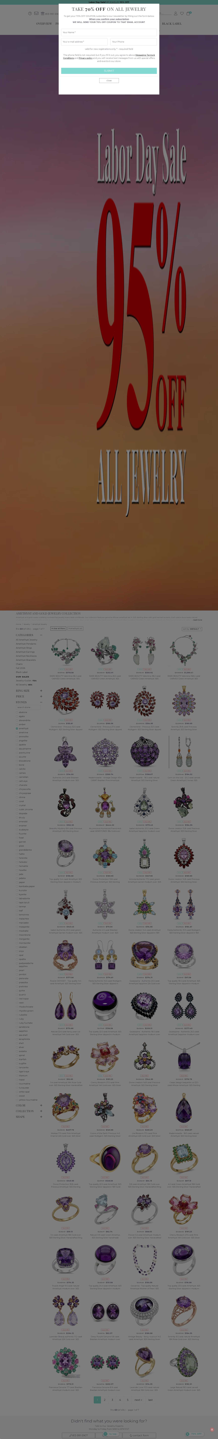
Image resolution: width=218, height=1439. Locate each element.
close (109, 80)
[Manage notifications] (212, 1430)
